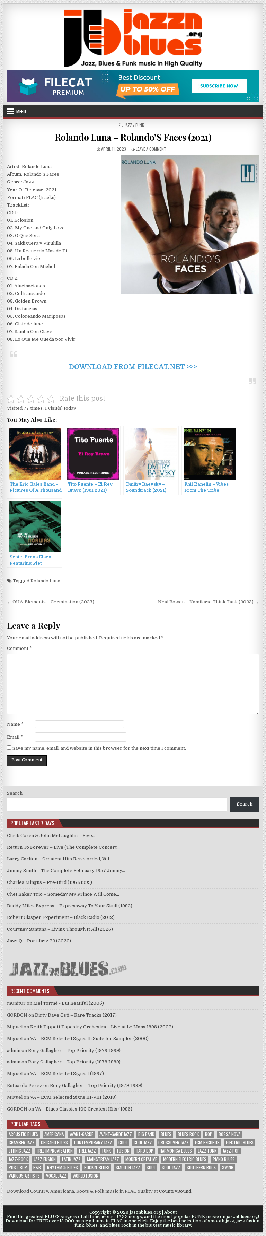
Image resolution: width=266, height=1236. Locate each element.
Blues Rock (188, 1134)
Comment (19, 648)
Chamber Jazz (22, 1142)
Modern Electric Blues (184, 1159)
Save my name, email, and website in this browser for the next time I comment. (99, 748)
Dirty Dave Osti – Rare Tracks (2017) (76, 1015)
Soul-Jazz (171, 1167)
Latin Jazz (71, 1159)
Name (15, 724)
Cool (122, 1142)
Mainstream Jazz (103, 1159)
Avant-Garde (81, 1134)
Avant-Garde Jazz (115, 1134)
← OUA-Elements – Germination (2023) (50, 601)
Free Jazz (87, 1151)
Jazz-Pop (231, 1151)
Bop (208, 1134)
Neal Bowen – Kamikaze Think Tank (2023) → (208, 601)
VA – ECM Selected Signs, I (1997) (67, 1073)
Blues (166, 1134)
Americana (54, 1134)
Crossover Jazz (173, 1142)
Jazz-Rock (18, 1159)
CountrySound (175, 1191)
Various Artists (24, 1176)
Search (15, 793)
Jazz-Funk (207, 1151)
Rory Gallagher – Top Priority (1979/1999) (74, 1050)
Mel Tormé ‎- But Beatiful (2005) (68, 1003)
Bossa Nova (229, 1134)
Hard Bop (144, 1151)
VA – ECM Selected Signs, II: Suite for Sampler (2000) (89, 1038)
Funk (106, 1151)
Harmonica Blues (176, 1151)
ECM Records (207, 1142)
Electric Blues (240, 1142)
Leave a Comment (151, 149)
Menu (21, 111)
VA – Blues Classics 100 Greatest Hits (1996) (83, 1109)
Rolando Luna (45, 580)
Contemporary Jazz (93, 1142)
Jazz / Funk (134, 125)
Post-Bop (18, 1167)
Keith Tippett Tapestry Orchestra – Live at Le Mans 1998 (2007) (101, 1026)
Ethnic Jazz (19, 1151)
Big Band (146, 1134)
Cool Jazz (143, 1142)
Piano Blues (224, 1159)
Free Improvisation (55, 1151)
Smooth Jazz (128, 1167)
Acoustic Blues (23, 1134)
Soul (151, 1167)
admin (13, 1050)
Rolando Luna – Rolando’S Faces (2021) (133, 137)
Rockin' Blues (96, 1167)
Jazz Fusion (45, 1159)
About (170, 1212)
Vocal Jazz (56, 1176)
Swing (227, 1167)
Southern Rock (201, 1167)
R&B (37, 1167)
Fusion (123, 1151)
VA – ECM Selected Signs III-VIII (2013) (73, 1097)
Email (15, 737)
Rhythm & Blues (62, 1167)
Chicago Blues (54, 1142)
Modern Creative (141, 1159)
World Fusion (85, 1176)
